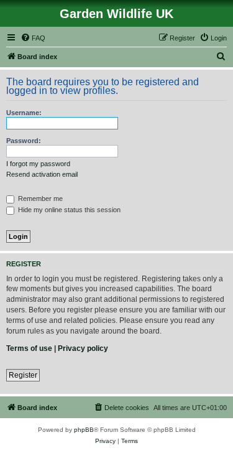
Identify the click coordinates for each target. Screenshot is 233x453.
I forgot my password (38, 163)
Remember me (39, 198)
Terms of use (29, 348)
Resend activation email (42, 174)
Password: (23, 140)
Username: (24, 112)
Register (23, 375)
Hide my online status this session (68, 209)
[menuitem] (33, 37)
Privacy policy (83, 348)
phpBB (84, 429)
